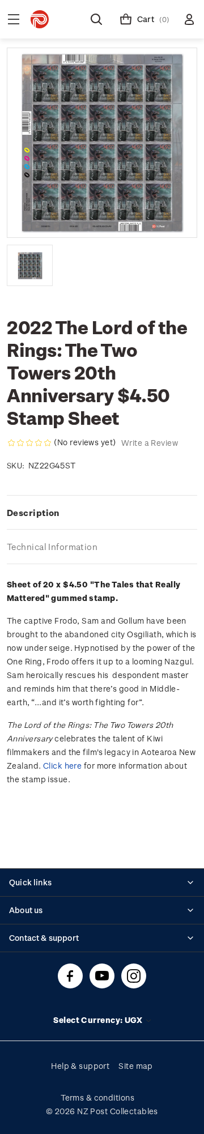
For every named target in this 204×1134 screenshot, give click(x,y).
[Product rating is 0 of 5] (29, 442)
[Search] (96, 19)
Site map (135, 1066)
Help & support (80, 1066)
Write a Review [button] (149, 442)
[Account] (189, 19)
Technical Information (52, 547)
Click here (62, 765)
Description (33, 513)
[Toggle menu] (13, 19)
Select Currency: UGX (98, 1020)
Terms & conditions (97, 1097)
